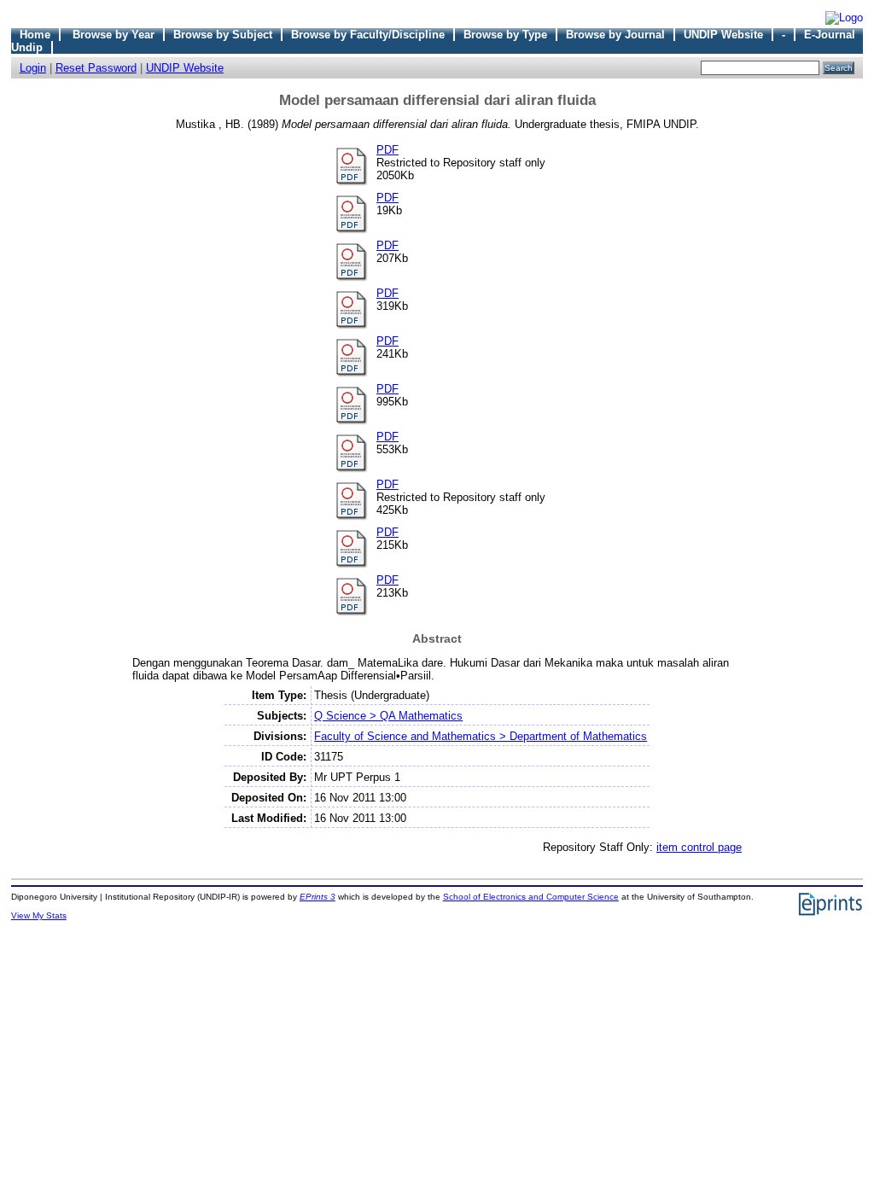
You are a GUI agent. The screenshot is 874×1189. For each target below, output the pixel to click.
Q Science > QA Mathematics (388, 715)
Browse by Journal (615, 34)
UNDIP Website (723, 34)
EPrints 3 (317, 896)
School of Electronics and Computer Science (531, 896)
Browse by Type (505, 34)
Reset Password (96, 67)
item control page (699, 847)
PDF (387, 149)
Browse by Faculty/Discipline (368, 34)
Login (33, 67)
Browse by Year (113, 34)
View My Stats (39, 915)
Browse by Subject (222, 34)
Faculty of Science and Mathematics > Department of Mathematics (480, 736)
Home (35, 34)
